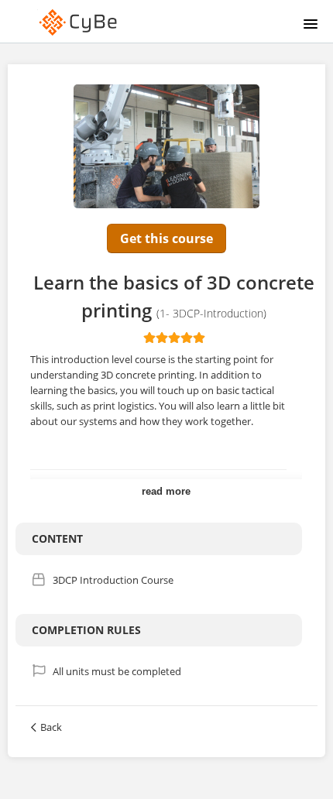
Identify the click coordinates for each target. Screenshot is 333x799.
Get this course (166, 238)
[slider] (174, 337)
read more (166, 491)
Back (51, 727)
